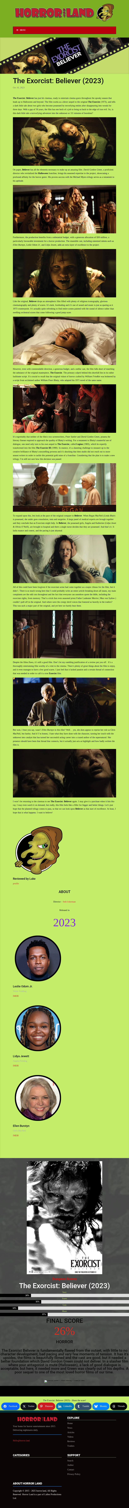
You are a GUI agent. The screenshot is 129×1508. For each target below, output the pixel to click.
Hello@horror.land (21, 1440)
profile (16, 883)
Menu (23, 30)
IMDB (16, 996)
